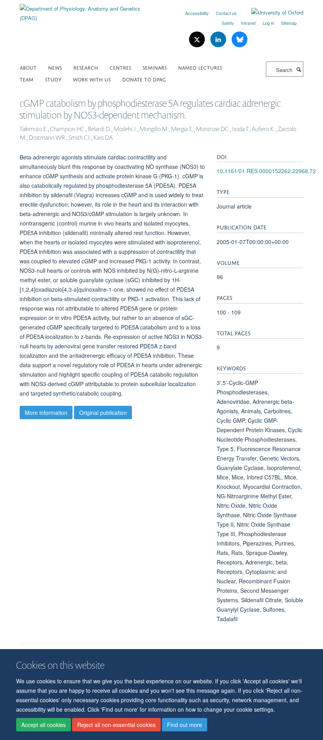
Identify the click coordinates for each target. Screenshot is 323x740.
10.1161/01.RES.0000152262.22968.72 (266, 171)
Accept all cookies (43, 725)
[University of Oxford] (271, 12)
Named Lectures (200, 67)
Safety (228, 23)
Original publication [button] (103, 412)
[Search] (298, 69)
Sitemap (289, 23)
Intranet (248, 23)
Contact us (226, 13)
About (28, 67)
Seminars (155, 67)
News (55, 67)
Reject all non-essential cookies (116, 725)
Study (53, 79)
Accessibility (197, 13)
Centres (120, 67)
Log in (268, 23)
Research (85, 67)
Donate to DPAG (144, 79)
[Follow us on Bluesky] (239, 39)
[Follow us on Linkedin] (219, 39)
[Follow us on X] (197, 39)
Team (26, 79)
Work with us (92, 79)
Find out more (184, 725)
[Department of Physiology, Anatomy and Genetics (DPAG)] (88, 10)
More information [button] (46, 412)
